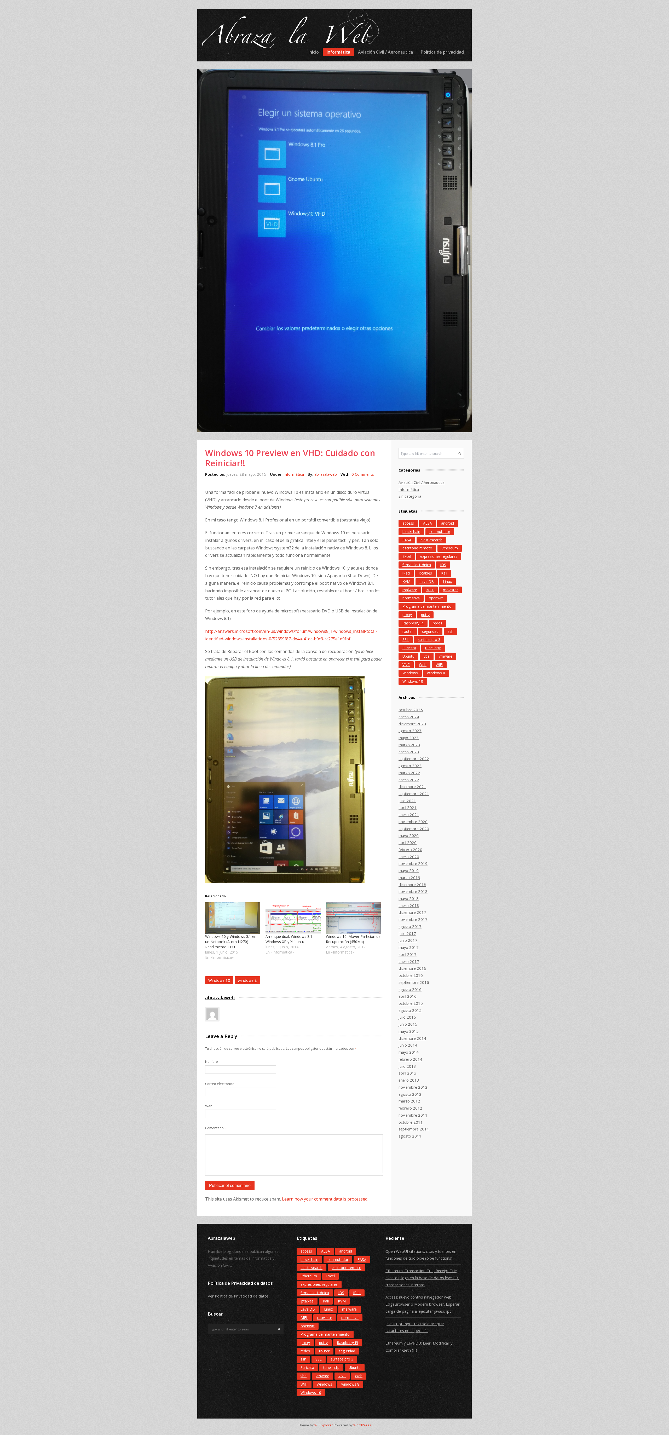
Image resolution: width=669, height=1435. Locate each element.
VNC (406, 664)
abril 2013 (408, 1073)
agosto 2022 (410, 765)
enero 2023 (409, 751)
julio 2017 (407, 933)
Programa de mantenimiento (427, 606)
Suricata (409, 647)
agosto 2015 (410, 1010)
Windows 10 (219, 980)
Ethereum (449, 548)
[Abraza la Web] (289, 35)
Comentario (215, 1128)
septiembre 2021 (414, 793)
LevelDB (426, 581)
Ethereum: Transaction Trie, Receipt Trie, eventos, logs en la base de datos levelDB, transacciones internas (422, 1277)
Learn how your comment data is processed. (325, 1199)
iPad (406, 573)
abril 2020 (408, 842)
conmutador (439, 531)
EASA (406, 539)
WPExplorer (323, 1425)
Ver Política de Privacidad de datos (238, 1296)
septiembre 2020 (414, 828)
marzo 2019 (409, 877)
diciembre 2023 (412, 723)
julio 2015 (407, 1017)
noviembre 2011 (413, 1115)
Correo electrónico (219, 1083)
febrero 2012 (410, 1108)
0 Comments (362, 474)
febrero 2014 (410, 1059)
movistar (450, 589)
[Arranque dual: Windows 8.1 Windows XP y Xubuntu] (293, 918)
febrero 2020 (410, 849)
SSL (405, 639)
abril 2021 (408, 807)
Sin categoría (410, 496)
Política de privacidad (442, 52)
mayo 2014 (409, 1052)
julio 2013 (407, 1066)
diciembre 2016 (412, 968)
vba (427, 656)
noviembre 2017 (413, 919)
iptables (425, 573)
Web (208, 1106)
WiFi (439, 664)
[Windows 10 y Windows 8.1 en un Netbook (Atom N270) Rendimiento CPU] (232, 918)
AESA (427, 523)
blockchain (411, 531)
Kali (444, 573)
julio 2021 (407, 800)
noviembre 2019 (413, 863)
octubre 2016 (411, 975)
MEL (430, 589)
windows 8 (247, 980)
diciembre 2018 (412, 884)
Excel (406, 556)
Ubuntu (408, 656)
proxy (407, 614)
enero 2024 (409, 716)
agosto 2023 (410, 730)
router (407, 631)
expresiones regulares (438, 556)
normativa (411, 597)
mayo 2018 (409, 898)
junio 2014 (408, 1045)
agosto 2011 (410, 1136)
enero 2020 (409, 856)
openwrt (436, 597)
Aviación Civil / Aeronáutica (385, 52)
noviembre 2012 (413, 1087)
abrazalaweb (325, 474)
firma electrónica (416, 564)
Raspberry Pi (413, 623)
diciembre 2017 (412, 912)
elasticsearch (431, 539)
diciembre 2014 (412, 1038)
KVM (406, 581)
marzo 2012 (409, 1101)
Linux (447, 581)
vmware (445, 656)
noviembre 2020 (413, 821)
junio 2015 (408, 1024)
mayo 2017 (409, 947)
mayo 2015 (409, 1031)
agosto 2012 (410, 1094)
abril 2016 (408, 996)
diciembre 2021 (412, 786)
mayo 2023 (409, 737)
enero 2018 (409, 905)
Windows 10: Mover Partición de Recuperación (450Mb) (353, 939)
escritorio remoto (417, 548)
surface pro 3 (429, 639)
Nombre (211, 1061)
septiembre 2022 (414, 758)
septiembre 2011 (414, 1129)
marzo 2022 (409, 772)
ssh (450, 631)
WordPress (362, 1425)
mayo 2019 (409, 870)
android (447, 523)
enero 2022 (409, 779)
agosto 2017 (410, 926)
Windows (410, 672)
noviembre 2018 (413, 891)
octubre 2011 (411, 1122)
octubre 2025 (411, 709)
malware (409, 589)
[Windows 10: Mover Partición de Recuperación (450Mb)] (353, 918)
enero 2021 (409, 814)
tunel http (433, 647)
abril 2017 (408, 954)
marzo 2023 (409, 744)
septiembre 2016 (414, 982)
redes (437, 623)
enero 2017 (409, 961)
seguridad (430, 631)
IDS (443, 564)
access (408, 523)
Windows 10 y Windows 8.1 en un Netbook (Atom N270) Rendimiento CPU (230, 941)
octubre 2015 (411, 1003)
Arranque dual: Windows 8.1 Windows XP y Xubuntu (289, 939)
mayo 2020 (409, 835)
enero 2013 (409, 1080)
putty (425, 614)
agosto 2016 (410, 989)
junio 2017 (408, 940)
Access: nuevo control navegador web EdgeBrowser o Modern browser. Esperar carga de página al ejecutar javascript (422, 1303)
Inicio (313, 52)
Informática (338, 52)
